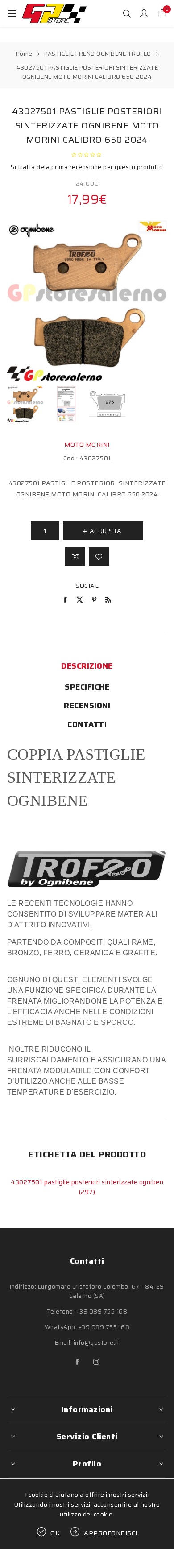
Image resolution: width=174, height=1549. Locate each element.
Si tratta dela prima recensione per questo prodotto (87, 167)
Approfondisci (110, 1533)
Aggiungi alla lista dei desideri (99, 556)
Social (87, 586)
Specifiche (87, 687)
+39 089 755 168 (102, 1311)
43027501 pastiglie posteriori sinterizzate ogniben (87, 1182)
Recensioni (87, 705)
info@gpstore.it (97, 1342)
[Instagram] (96, 1362)
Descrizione (87, 666)
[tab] (87, 666)
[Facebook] (77, 1362)
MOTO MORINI (87, 445)
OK (55, 1533)
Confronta (75, 556)
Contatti (87, 724)
